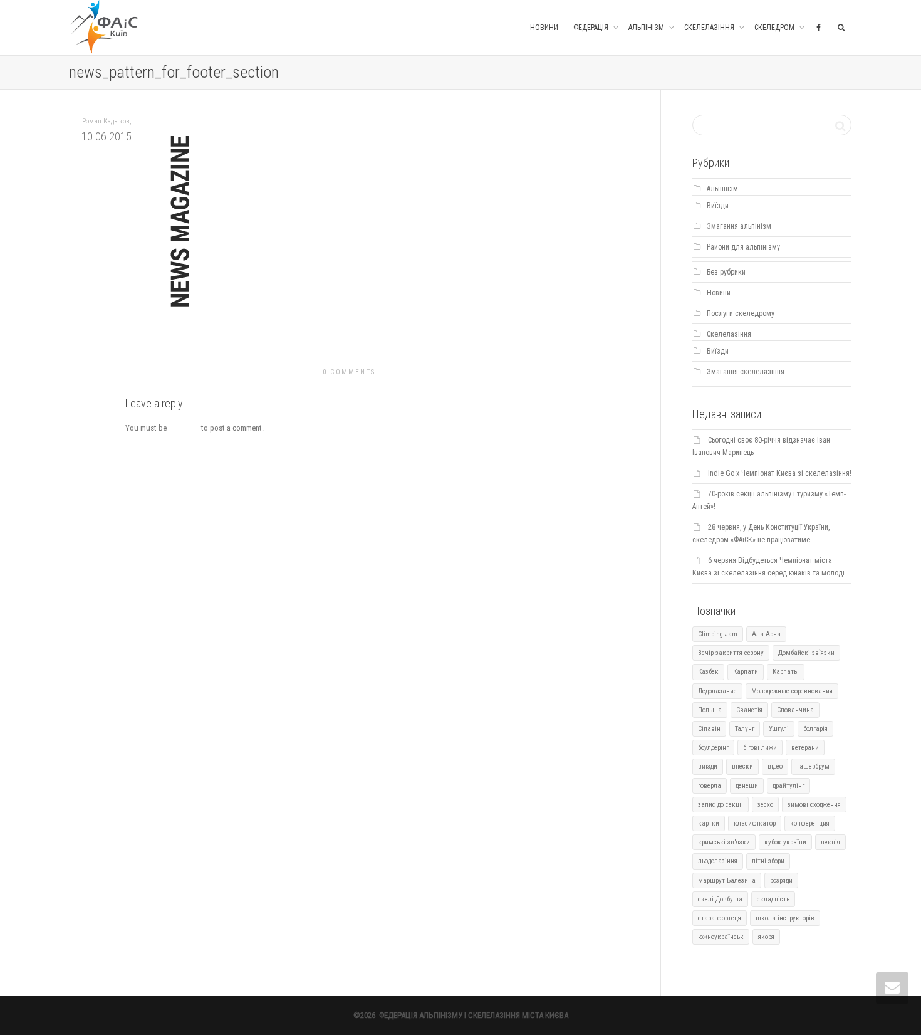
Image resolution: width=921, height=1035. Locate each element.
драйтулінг (788, 786)
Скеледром (775, 27)
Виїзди (718, 205)
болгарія (815, 729)
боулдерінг (713, 747)
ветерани (805, 747)
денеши (747, 786)
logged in (184, 428)
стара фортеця (719, 918)
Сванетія (749, 710)
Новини (544, 27)
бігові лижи (760, 747)
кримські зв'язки (724, 842)
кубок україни (785, 842)
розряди (781, 880)
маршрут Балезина (727, 880)
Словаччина (795, 710)
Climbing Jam (717, 634)
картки (708, 823)
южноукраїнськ (721, 937)
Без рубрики (726, 272)
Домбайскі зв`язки (806, 653)
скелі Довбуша (720, 899)
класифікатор (755, 823)
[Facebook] (818, 27)
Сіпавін (709, 729)
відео (775, 766)
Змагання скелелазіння (745, 371)
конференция (810, 823)
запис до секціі (720, 805)
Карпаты (786, 672)
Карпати (745, 672)
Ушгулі (779, 729)
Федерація (591, 27)
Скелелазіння (710, 27)
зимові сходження (814, 805)
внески (742, 766)
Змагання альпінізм (739, 226)
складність (773, 899)
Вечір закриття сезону (731, 653)
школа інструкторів (785, 918)
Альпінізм (647, 27)
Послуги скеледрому (740, 313)
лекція (830, 842)
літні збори (768, 861)
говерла (709, 786)
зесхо (765, 805)
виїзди (707, 766)
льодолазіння (717, 861)
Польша (710, 710)
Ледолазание (717, 691)
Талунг (744, 729)
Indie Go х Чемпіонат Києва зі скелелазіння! (779, 473)
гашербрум (813, 766)
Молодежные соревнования (792, 691)
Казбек (708, 672)
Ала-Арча (766, 634)
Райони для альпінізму (743, 247)
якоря (766, 937)
